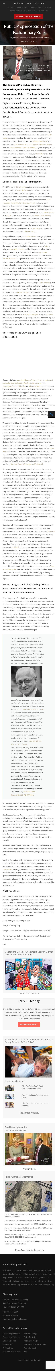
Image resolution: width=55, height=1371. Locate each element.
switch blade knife (16, 249)
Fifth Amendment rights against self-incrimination (33, 144)
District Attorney (35, 386)
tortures (49, 314)
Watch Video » (29, 1168)
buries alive (30, 236)
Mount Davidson (9, 258)
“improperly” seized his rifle (14, 386)
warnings (40, 141)
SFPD (49, 199)
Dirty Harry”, (21, 187)
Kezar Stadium (23, 292)
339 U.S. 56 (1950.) (27, 795)
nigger (8, 215)
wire (46, 246)
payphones (42, 252)
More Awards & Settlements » (29, 1250)
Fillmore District (30, 231)
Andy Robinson (23, 190)
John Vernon (45, 215)
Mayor (37, 215)
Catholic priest (48, 212)
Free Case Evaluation (29, 16)
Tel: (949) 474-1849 (10, 1312)
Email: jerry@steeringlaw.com (15, 1319)
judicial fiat (16, 547)
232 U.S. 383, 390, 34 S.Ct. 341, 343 (30, 709)
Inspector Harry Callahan (12, 203)
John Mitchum (44, 283)
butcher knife (34, 228)
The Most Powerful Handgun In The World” (26, 464)
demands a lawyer (31, 314)
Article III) (51, 531)
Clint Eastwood (29, 203)
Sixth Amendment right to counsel (22, 147)
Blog (26, 1351)
